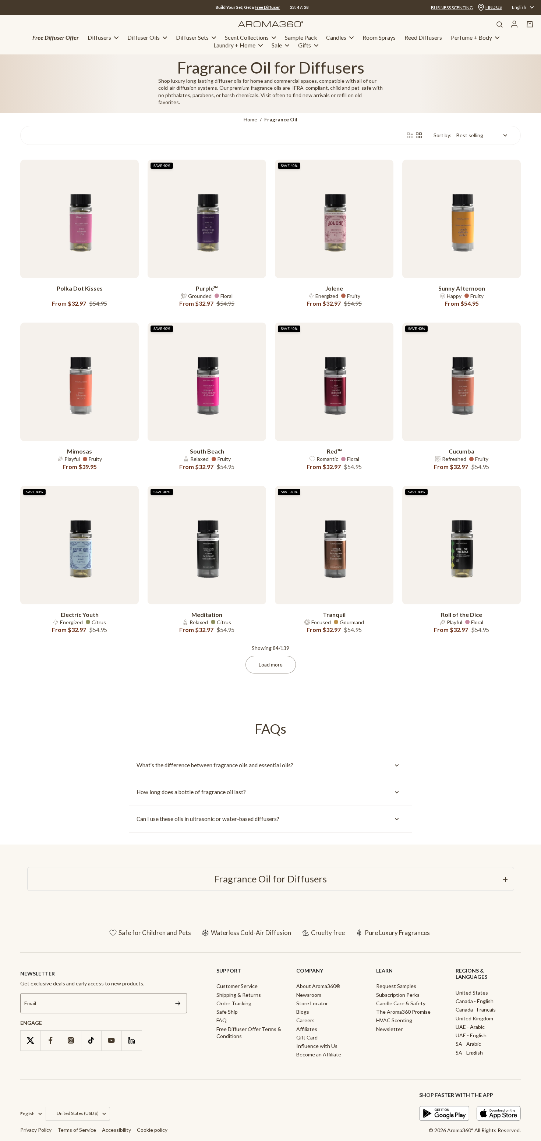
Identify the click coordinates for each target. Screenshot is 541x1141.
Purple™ (207, 288)
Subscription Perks (398, 995)
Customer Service (237, 986)
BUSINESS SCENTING (452, 7)
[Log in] (514, 24)
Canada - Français (476, 1009)
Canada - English (475, 1001)
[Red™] (334, 382)
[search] (499, 24)
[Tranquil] (334, 545)
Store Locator (312, 1003)
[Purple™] (207, 219)
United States (472, 992)
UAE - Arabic (470, 1027)
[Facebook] (50, 1040)
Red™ (334, 451)
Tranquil (334, 614)
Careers (305, 1020)
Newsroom (308, 995)
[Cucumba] (461, 382)
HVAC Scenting (394, 1020)
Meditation (206, 614)
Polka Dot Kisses (80, 288)
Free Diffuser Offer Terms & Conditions (248, 1032)
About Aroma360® (318, 986)
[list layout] (410, 135)
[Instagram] (71, 1040)
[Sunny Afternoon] (461, 219)
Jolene (334, 288)
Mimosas (79, 451)
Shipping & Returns (238, 995)
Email (30, 1003)
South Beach (207, 451)
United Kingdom (474, 1018)
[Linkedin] (131, 1040)
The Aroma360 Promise (403, 1012)
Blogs (302, 1012)
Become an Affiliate (318, 1054)
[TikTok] (91, 1040)
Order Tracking (233, 1003)
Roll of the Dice (461, 614)
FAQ (221, 1020)
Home (250, 119)
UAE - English (471, 1035)
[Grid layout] (418, 135)
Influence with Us (316, 1046)
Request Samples (396, 986)
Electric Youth (80, 614)
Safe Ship (227, 1012)
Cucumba (461, 451)
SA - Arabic (468, 1044)
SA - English (469, 1052)
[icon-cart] (530, 24)
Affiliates (306, 1029)
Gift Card (307, 1037)
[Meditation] (207, 545)
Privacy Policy (36, 1130)
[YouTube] (111, 1040)
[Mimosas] (79, 382)
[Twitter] (30, 1040)
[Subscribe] (178, 1003)
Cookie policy (152, 1130)
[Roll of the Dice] (461, 545)
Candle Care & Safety (400, 1003)
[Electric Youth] (79, 545)
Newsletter (389, 1029)
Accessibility (116, 1130)
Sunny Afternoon (461, 288)
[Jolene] (334, 219)
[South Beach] (207, 382)
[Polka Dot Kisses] (79, 219)
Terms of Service (76, 1130)
